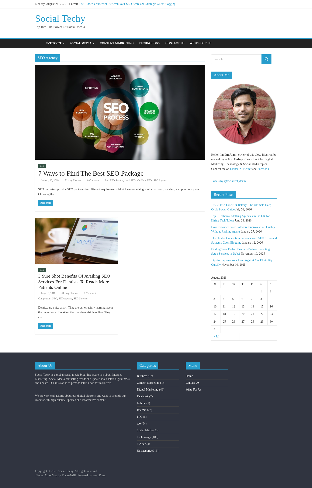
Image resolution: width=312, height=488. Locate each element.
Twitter (247, 169)
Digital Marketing (147, 389)
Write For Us (200, 43)
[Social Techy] (39, 43)
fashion (141, 403)
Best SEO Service (114, 180)
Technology (149, 43)
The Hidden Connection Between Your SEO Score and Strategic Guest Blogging (127, 4)
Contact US (174, 43)
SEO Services (81, 298)
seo (42, 165)
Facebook (263, 169)
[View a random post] (272, 43)
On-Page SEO (144, 180)
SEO (54, 298)
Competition (44, 298)
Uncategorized (145, 450)
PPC (139, 416)
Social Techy (60, 18)
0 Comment (93, 180)
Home (189, 376)
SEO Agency (160, 180)
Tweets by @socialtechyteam (228, 181)
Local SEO (130, 180)
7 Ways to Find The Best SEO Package (90, 173)
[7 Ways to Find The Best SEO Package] (120, 68)
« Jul (216, 336)
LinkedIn (235, 169)
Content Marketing (117, 43)
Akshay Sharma (73, 180)
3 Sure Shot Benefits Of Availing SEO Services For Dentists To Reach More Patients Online (74, 281)
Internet (53, 43)
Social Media (80, 43)
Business (142, 376)
